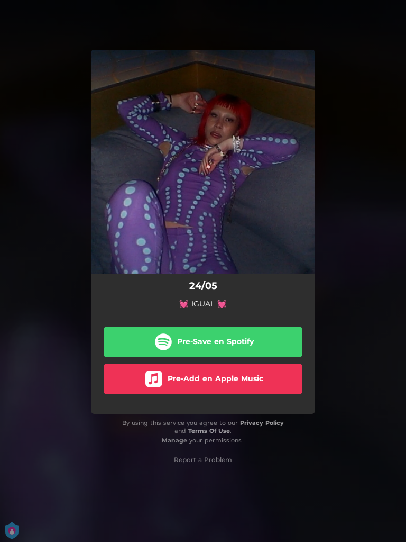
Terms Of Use (209, 431)
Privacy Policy (262, 423)
